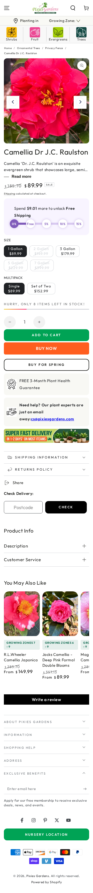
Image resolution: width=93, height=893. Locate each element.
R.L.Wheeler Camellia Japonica (21, 657)
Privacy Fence (54, 48)
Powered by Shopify (46, 882)
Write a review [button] (46, 699)
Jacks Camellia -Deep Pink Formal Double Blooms (58, 660)
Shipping (9, 193)
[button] (73, 8)
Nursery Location (46, 834)
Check (66, 507)
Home (8, 48)
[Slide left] (12, 102)
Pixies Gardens (37, 876)
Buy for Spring (46, 365)
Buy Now (46, 348)
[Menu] (6, 8)
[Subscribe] (86, 789)
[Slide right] (80, 102)
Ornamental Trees (28, 48)
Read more (21, 176)
